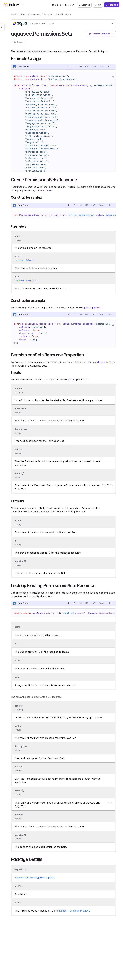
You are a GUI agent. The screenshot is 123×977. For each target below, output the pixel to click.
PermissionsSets (62, 14)
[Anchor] (74, 33)
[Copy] (113, 76)
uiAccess (19, 408)
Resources (46, 190)
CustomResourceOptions (26, 280)
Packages (25, 14)
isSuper (19, 449)
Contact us (84, 4)
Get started (112, 4)
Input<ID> (69, 613)
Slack (58, 4)
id (15, 540)
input (73, 379)
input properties (91, 307)
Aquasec (37, 14)
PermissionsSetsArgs (81, 215)
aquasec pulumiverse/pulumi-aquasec (35, 877)
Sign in (97, 4)
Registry (15, 14)
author (18, 520)
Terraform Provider (73, 910)
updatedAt (20, 561)
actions (18, 388)
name (17, 473)
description (21, 429)
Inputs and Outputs (97, 362)
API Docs (48, 14)
